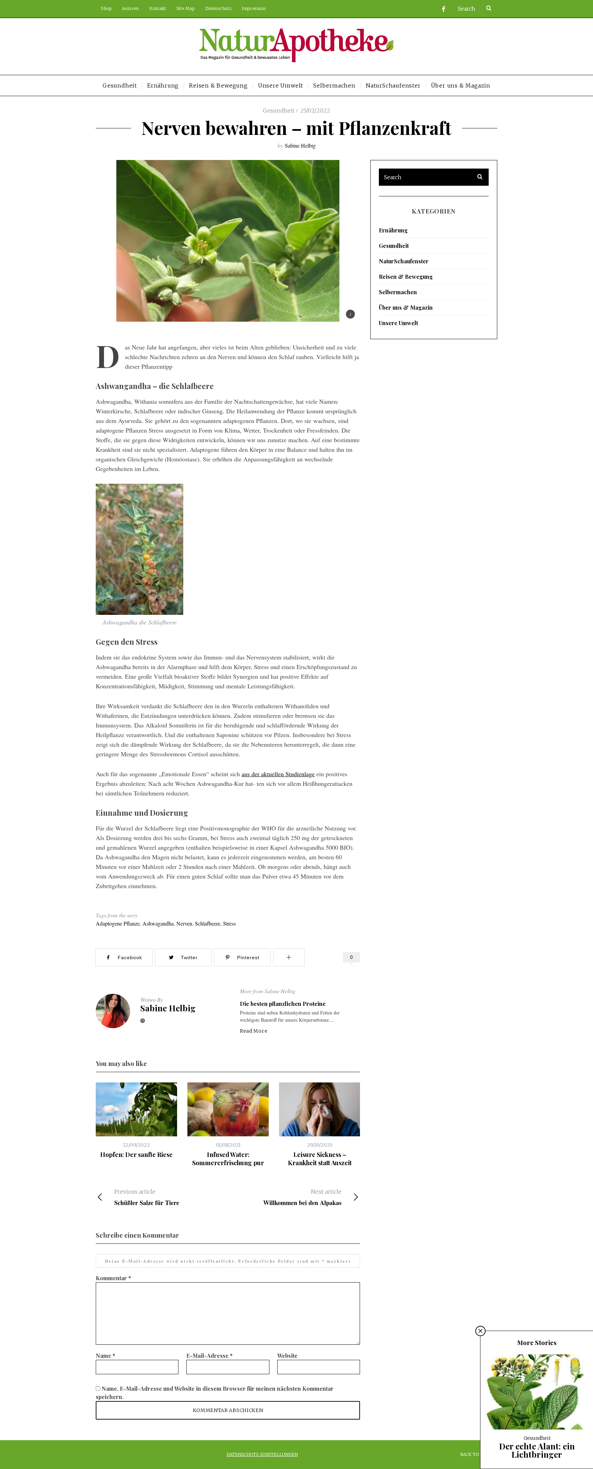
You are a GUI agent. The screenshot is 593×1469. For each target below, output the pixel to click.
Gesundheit (278, 110)
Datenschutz (218, 8)
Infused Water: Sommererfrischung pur (228, 1158)
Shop (106, 8)
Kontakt (157, 8)
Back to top (475, 1454)
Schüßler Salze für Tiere (146, 1197)
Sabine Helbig (300, 145)
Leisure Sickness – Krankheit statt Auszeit (320, 1158)
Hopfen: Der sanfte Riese (136, 1154)
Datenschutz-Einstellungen (262, 1454)
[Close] (480, 1331)
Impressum (254, 8)
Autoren (130, 8)
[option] (136, 1120)
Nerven (184, 923)
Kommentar (113, 1278)
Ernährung (393, 230)
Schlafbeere (207, 923)
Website (287, 1355)
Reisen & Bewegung (406, 276)
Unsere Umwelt (398, 322)
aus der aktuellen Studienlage (278, 774)
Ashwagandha (158, 923)
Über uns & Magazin (406, 307)
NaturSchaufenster (404, 261)
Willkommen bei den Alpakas (302, 1197)
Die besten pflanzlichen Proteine (283, 1003)
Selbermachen (398, 292)
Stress (229, 923)
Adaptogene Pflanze (118, 923)
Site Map (185, 8)
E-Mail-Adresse (209, 1355)
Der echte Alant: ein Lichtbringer (537, 1450)
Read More (253, 1031)
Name (105, 1355)
